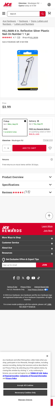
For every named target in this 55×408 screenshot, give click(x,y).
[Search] (43, 14)
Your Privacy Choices (36, 290)
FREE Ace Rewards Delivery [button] (39, 129)
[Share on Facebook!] (14, 277)
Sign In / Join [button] (34, 134)
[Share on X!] (23, 277)
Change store (48, 140)
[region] (25, 380)
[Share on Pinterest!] (28, 277)
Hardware (23, 21)
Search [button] (13, 14)
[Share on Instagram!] (18, 277)
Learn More (47, 226)
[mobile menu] (3, 13)
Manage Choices (25, 400)
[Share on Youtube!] (33, 277)
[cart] (50, 13)
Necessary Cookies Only (25, 393)
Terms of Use (12, 287)
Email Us (32, 307)
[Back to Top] (49, 216)
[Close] (47, 356)
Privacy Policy (26, 287)
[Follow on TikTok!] (38, 277)
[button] (27, 70)
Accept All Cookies (25, 385)
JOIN (44, 265)
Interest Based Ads (41, 287)
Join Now (48, 230)
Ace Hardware (9, 21)
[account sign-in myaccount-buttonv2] (49, 4)
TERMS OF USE (36, 373)
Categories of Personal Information (33, 376)
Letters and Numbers (24, 24)
